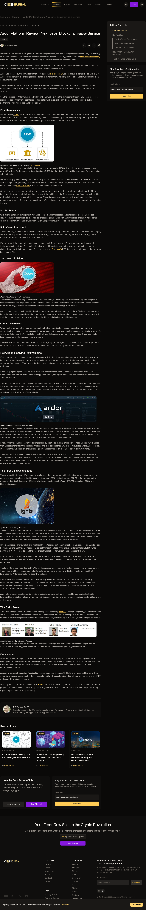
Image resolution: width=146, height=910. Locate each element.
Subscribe (77, 804)
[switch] (101, 891)
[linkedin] (89, 45)
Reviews (75, 895)
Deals (57, 4)
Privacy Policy (51, 895)
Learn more (12, 804)
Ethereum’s (57, 249)
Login (134, 4)
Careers (109, 4)
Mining (75, 888)
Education (76, 878)
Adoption (76, 864)
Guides (75, 881)
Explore (43, 4)
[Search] (126, 4)
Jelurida (62, 612)
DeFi (74, 874)
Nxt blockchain (56, 74)
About (88, 4)
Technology (77, 898)
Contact (98, 4)
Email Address (60, 792)
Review (15, 17)
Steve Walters (11, 45)
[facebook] (83, 45)
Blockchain (77, 871)
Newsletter (78, 4)
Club (68, 4)
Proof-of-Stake (23, 186)
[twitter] (94, 45)
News (74, 892)
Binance (41, 684)
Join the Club (73, 843)
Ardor (16, 115)
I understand (136, 905)
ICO (73, 885)
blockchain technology (90, 57)
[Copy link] (99, 45)
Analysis (75, 868)
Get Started (36, 804)
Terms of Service (52, 898)
